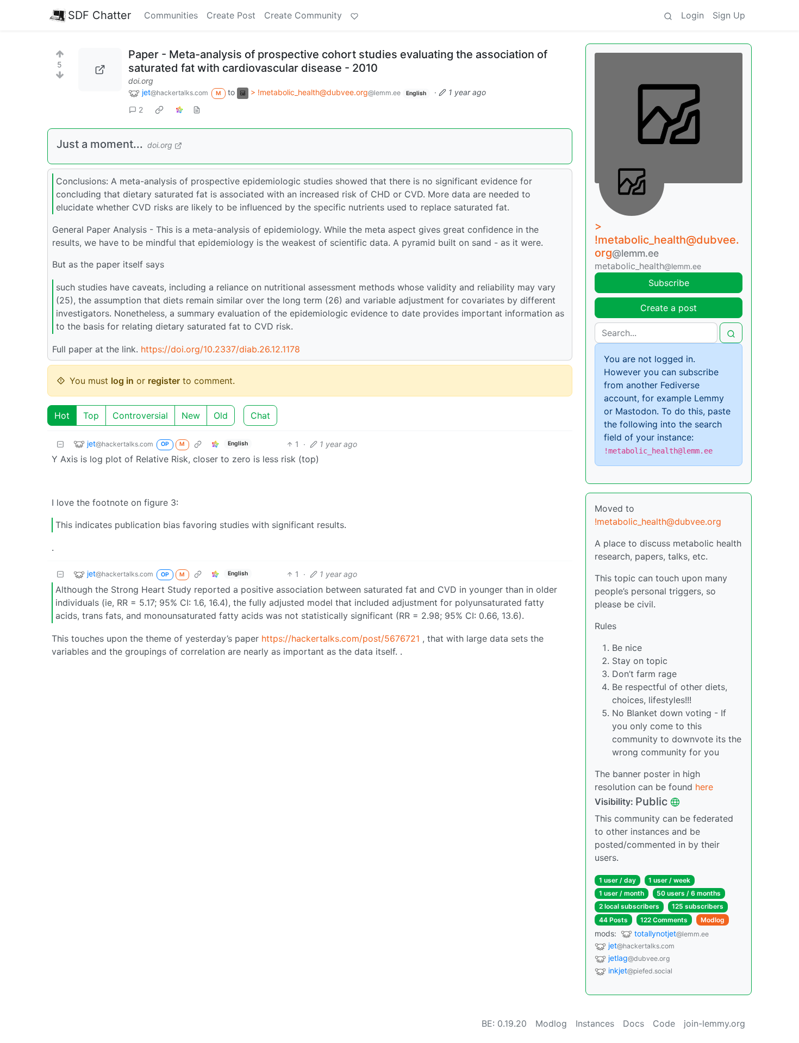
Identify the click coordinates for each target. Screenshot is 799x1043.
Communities (171, 15)
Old (221, 415)
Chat (260, 415)
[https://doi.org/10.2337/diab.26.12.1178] (100, 69)
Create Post (231, 15)
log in (122, 380)
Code (664, 1023)
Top (91, 415)
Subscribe (668, 282)
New (191, 415)
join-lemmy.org (714, 1023)
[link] (159, 109)
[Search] (668, 15)
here (704, 786)
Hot (62, 415)
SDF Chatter (99, 15)
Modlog (713, 920)
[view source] (196, 109)
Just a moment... (100, 144)
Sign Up (729, 15)
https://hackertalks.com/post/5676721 (340, 638)
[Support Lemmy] (354, 15)
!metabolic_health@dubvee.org (658, 521)
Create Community (303, 15)
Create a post (668, 307)
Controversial (140, 415)
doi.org (140, 80)
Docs (633, 1023)
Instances (595, 1023)
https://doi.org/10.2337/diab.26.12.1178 (220, 349)
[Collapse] (60, 444)
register (164, 380)
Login (692, 15)
